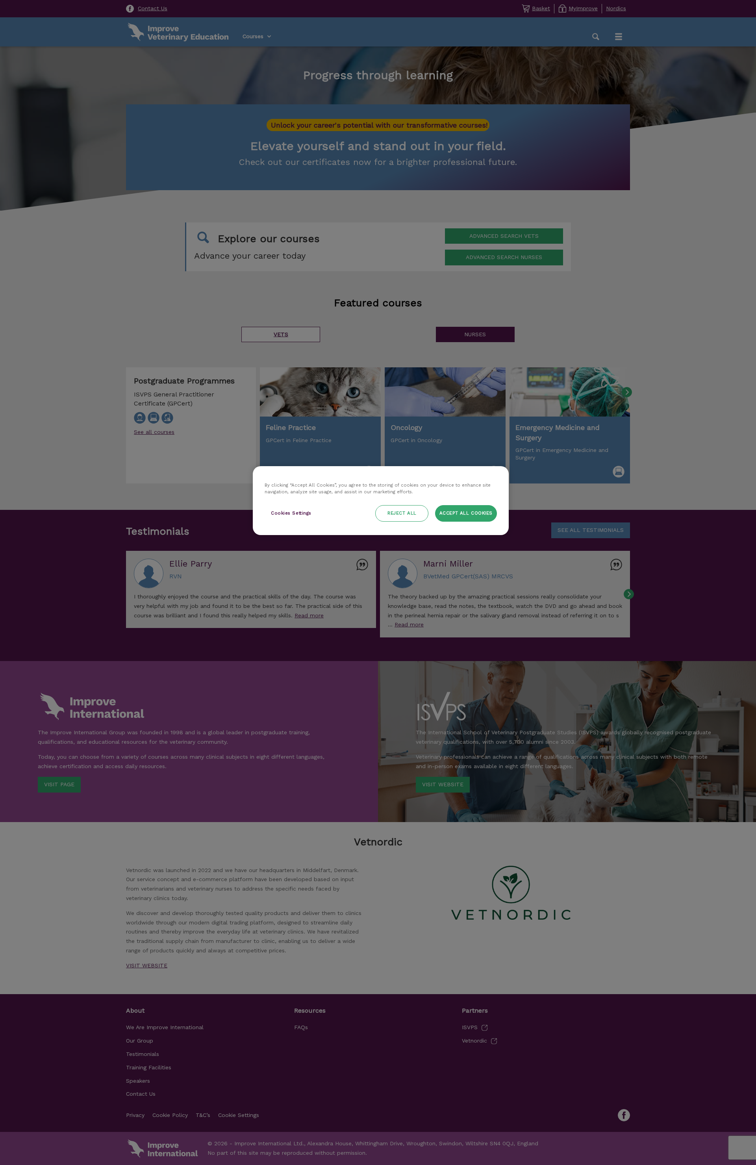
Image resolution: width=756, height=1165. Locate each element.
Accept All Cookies (466, 513)
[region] (381, 500)
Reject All (402, 513)
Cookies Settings (291, 513)
